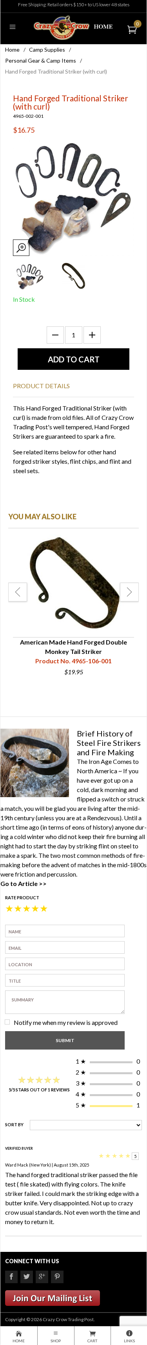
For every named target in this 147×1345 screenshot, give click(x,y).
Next (129, 592)
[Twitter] (26, 1277)
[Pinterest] (57, 1277)
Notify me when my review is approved (66, 1022)
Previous (17, 592)
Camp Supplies (47, 49)
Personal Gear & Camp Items (40, 60)
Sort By (14, 1124)
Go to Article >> (23, 883)
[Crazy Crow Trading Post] (73, 27)
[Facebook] (11, 1277)
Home (12, 49)
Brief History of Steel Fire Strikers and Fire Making (109, 743)
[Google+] (42, 1277)
